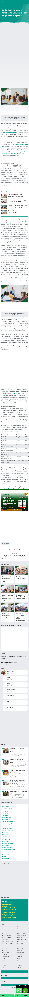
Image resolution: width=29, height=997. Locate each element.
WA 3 (18, 995)
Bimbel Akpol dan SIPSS (7, 931)
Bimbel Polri (5, 939)
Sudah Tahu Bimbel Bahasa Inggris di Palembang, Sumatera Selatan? (14, 556)
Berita (3, 929)
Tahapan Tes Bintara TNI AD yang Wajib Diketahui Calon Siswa (17, 761)
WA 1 (3, 995)
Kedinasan (4, 954)
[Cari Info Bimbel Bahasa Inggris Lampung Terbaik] (4, 212)
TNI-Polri (19, 967)
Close (27, 490)
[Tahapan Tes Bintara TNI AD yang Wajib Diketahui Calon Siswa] (6, 762)
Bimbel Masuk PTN (6, 937)
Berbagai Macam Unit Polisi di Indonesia (17, 771)
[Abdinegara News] (14, 2)
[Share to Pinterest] (14, 549)
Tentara (4, 965)
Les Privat (19, 956)
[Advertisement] (14, 40)
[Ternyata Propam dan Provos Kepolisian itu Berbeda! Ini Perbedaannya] (6, 782)
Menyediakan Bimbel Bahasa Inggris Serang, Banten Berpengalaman (20, 617)
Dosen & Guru (20, 952)
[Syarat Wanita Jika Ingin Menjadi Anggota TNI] (6, 793)
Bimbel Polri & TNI (21, 939)
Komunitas (19, 954)
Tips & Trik (19, 965)
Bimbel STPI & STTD (22, 946)
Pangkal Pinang (16, 153)
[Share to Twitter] (9, 549)
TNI (3, 967)
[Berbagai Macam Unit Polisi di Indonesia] (6, 773)
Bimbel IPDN (5, 933)
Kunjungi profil (10, 673)
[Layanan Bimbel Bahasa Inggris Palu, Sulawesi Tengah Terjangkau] (4, 207)
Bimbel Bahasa (5, 543)
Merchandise (5, 958)
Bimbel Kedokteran (21, 935)
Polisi (3, 961)
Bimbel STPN (5, 948)
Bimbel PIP (19, 937)
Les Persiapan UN (6, 956)
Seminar (4, 963)
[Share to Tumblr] (25, 549)
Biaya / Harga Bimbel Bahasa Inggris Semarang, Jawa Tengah (17, 200)
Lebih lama (4, 559)
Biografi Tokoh (5, 952)
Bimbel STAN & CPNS (7, 943)
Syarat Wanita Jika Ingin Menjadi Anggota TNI (18, 792)
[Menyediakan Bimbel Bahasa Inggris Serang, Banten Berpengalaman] (21, 607)
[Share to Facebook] (3, 549)
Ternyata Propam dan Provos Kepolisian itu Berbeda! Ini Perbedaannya (17, 782)
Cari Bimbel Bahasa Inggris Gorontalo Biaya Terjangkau (15, 195)
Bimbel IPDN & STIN (21, 933)
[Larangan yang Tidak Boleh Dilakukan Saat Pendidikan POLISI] (6, 750)
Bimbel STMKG (5, 946)
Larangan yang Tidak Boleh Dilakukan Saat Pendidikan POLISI (17, 750)
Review (19, 961)
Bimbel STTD (5, 950)
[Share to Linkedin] (20, 549)
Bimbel (18, 929)
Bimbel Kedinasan (6, 935)
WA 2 (11, 995)
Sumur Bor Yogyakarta (22, 963)
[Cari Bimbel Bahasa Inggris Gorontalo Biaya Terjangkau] (4, 196)
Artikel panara (20, 926)
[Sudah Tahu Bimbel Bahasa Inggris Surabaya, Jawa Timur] (7, 570)
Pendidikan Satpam (22, 958)
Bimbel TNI (19, 950)
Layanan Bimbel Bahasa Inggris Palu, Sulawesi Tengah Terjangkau (17, 206)
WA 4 (25, 995)
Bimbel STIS (20, 943)
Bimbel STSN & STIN (22, 948)
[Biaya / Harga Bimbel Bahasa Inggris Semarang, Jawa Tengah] (4, 201)
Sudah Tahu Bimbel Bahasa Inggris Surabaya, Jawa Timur (7, 579)
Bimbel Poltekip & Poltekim (7, 941)
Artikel (3, 926)
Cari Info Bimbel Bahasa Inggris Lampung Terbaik (16, 211)
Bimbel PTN (20, 941)
